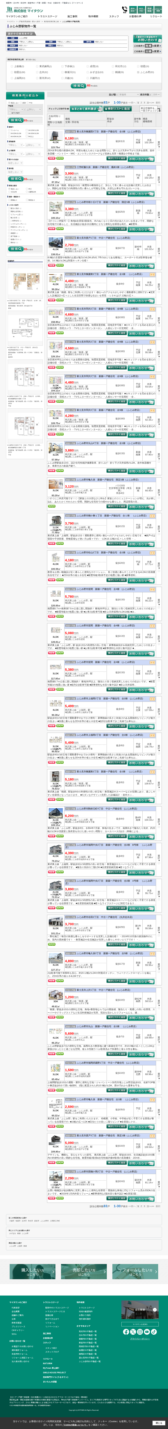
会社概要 (16, 1311)
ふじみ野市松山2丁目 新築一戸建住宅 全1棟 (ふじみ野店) (109, 552)
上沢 (81, 1003)
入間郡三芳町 (77, 180)
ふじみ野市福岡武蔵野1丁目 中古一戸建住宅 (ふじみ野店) (108, 1062)
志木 (43, 72)
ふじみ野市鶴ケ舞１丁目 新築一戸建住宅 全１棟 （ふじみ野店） (112, 515)
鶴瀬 (119, 72)
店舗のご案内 (17, 1315)
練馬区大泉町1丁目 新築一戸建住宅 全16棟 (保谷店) (28, 396)
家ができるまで (52, 1318)
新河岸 (44, 78)
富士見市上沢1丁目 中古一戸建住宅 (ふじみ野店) (103, 990)
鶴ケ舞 (84, 529)
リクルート (156, 16)
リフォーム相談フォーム (22, 1357)
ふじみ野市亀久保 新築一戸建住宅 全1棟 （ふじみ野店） (108, 1099)
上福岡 (19, 78)
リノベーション (52, 1326)
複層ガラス (16, 239)
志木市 (24, 1221)
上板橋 (19, 66)
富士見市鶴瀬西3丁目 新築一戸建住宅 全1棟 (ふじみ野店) (109, 131)
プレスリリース (18, 1326)
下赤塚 (69, 66)
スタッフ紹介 (51, 1348)
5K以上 (31, 136)
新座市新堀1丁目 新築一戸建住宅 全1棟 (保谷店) (26, 300)
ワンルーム (15, 130)
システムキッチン (18, 224)
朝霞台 (19, 72)
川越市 (95, 78)
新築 (24, 103)
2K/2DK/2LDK (16, 133)
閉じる (159, 1423)
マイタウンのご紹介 (17, 16)
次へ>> (150, 102)
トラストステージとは (55, 1311)
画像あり (14, 200)
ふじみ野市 (76, 215)
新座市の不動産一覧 (88, 1342)
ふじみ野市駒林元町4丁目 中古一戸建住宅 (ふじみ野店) (107, 808)
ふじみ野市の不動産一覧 (90, 1361)
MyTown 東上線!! (51, 1367)
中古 (30, 103)
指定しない (15, 103)
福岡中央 (85, 859)
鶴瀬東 (82, 287)
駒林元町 (85, 822)
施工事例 (72, 16)
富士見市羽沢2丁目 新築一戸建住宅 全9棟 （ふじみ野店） (109, 410)
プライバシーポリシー (140, 1338)
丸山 (83, 457)
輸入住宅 (15, 218)
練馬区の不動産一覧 (88, 1353)
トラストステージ (47, 16)
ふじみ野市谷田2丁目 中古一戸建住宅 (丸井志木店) (105, 917)
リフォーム (50, 1322)
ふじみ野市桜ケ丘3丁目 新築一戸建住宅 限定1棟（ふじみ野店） (111, 202)
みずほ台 (96, 72)
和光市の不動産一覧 (88, 1331)
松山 (83, 566)
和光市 (120, 66)
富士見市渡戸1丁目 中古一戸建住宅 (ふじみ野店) (103, 238)
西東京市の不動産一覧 (89, 1346)
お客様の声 (135, 16)
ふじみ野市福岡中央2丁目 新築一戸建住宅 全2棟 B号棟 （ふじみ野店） (108, 846)
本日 (30, 189)
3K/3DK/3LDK (33, 133)
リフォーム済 (17, 214)
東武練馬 (45, 66)
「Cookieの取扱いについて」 (75, 1425)
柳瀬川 (70, 72)
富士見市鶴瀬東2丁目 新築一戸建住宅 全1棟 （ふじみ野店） (110, 274)
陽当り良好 (16, 208)
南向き (14, 242)
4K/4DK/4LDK (16, 136)
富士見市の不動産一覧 (89, 1357)
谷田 (83, 930)
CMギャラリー (18, 1330)
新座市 (36, 1221)
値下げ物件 (15, 113)
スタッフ (114, 16)
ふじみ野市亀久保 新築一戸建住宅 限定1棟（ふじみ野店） (108, 479)
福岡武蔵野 (86, 1076)
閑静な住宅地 (17, 211)
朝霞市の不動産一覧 (88, 1338)
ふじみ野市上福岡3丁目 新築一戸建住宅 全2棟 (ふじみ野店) (110, 698)
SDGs (14, 1333)
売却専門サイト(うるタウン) (55, 1377)
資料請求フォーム (19, 1350)
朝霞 (144, 66)
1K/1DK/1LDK (33, 130)
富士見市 (75, 144)
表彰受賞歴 (16, 1322)
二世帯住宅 (16, 221)
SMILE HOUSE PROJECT (54, 1372)
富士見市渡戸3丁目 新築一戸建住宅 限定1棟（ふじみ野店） (109, 1135)
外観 (51, 116)
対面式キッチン (17, 227)
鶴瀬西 (82, 144)
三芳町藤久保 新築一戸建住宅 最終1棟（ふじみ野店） (106, 167)
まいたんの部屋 (50, 1381)
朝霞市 (18, 1221)
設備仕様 (49, 1315)
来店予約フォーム (19, 1353)
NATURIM (47, 1363)
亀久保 (84, 493)
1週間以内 (32, 192)
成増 (94, 66)
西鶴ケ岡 (85, 1184)
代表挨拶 (16, 1307)
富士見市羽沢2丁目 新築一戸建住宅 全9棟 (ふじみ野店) (107, 308)
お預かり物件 (85, 1315)
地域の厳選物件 (86, 1311)
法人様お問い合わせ (20, 1361)
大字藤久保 (88, 180)
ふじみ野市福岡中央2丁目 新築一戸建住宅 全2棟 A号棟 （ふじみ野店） (108, 882)
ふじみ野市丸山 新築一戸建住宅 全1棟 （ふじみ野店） (107, 1026)
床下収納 (15, 236)
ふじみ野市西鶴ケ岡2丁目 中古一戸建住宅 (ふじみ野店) (107, 1171)
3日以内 (14, 192)
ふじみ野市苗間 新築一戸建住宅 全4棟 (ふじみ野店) (106, 589)
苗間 (83, 603)
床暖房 (14, 233)
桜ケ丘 (84, 215)
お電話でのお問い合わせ (22, 1346)
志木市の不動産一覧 (88, 1335)
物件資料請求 (85, 1318)
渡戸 (81, 251)
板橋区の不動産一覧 (88, 1350)
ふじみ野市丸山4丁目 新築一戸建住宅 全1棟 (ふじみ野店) (109, 443)
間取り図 (55, 117)
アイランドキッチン (19, 230)
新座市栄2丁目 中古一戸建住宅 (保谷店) (23, 347)
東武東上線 (70, 142)
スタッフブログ (52, 1351)
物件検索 (93, 16)
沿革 (14, 1318)
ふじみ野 (147, 72)
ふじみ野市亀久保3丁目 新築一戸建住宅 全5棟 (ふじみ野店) (110, 953)
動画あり (32, 200)
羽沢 (81, 321)
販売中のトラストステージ (57, 1307)
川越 (69, 78)
